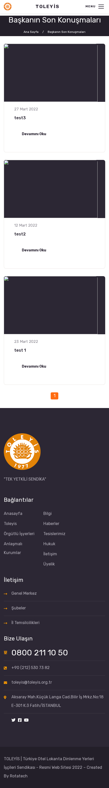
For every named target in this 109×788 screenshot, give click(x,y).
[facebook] (20, 720)
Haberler (51, 523)
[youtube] (26, 720)
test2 (20, 233)
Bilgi (47, 513)
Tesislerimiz (54, 533)
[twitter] (13, 720)
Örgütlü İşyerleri (19, 533)
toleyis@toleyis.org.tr (31, 682)
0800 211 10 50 (39, 652)
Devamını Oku (34, 134)
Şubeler (18, 608)
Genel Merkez (24, 593)
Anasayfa (13, 513)
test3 (20, 117)
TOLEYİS (47, 6)
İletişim (50, 554)
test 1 (20, 350)
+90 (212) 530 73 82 (30, 667)
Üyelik (49, 564)
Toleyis (10, 523)
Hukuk (49, 543)
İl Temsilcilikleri (25, 622)
